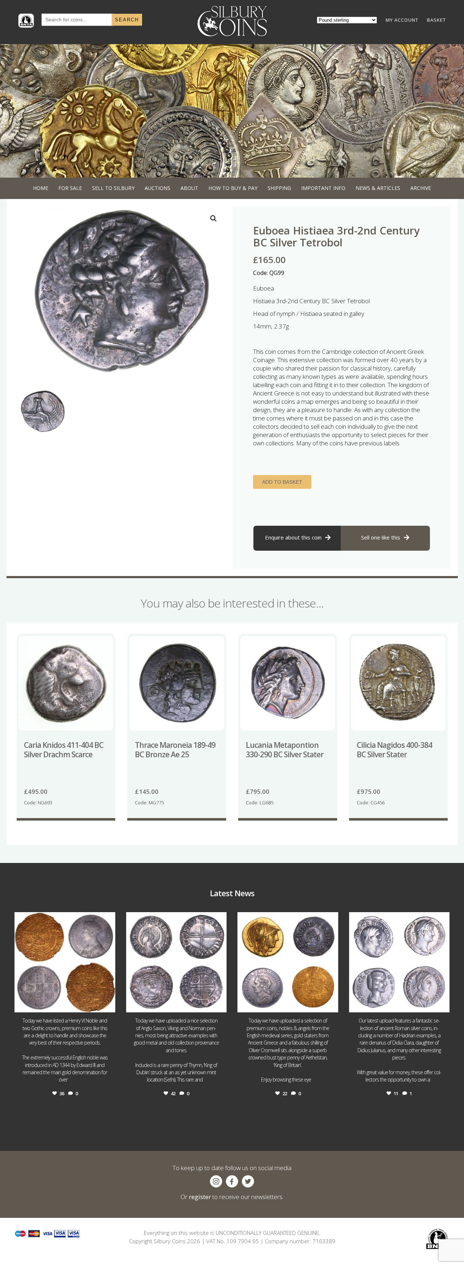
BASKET (436, 20)
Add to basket (282, 482)
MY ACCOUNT (402, 20)
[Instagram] (108, 1003)
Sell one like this (380, 537)
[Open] (64, 962)
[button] (213, 218)
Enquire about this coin (293, 537)
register (200, 1197)
